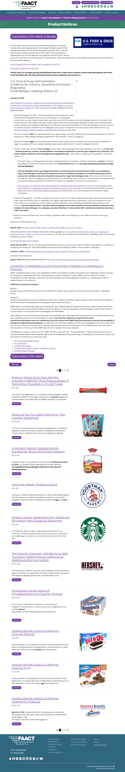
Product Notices (100, 745)
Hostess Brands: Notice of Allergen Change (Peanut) (35, 632)
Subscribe (105, 3)
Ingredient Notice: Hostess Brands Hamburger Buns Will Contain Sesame (38, 449)
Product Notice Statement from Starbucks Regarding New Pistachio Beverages (41, 519)
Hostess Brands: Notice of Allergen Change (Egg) (35, 666)
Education (52, 13)
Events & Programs (112, 13)
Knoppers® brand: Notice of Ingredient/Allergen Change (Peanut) (37, 592)
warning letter (71, 245)
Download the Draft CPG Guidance (24, 241)
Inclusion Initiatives (95, 13)
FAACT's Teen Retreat (51, 18)
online (60, 533)
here (35, 222)
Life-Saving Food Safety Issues (26, 341)
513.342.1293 (21, 750)
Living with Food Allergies (37, 13)
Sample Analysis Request (24, 351)
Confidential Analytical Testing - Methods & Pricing (34, 348)
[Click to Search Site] (77, 7)
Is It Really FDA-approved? (21, 255)
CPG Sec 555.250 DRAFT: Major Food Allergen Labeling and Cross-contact (52, 228)
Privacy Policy (110, 769)
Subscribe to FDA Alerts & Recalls (34, 37)
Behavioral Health (80, 13)
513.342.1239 (19, 753)
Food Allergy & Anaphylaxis (16, 13)
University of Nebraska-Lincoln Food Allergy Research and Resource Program (56, 267)
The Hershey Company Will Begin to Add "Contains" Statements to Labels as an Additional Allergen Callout (40, 557)
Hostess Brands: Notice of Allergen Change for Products (35, 700)
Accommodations (64, 13)
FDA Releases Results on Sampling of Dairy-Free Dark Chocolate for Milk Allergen (57, 251)
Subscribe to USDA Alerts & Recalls (24, 68)
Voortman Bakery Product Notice (34, 484)
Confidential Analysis (22, 346)
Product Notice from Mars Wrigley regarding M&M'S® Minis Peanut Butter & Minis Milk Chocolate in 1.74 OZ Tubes (40, 381)
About (96, 739)
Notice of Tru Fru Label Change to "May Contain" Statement (39, 416)
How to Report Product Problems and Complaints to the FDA (34, 64)
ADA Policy (100, 769)
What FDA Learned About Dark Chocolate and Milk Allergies (75, 260)
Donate (76, 3)
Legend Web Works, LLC (104, 766)
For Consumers (20, 343)
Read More (16, 404)
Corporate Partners (90, 3)
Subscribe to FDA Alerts (27, 356)
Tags (16, 364)
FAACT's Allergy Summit (74, 18)
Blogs (96, 742)
